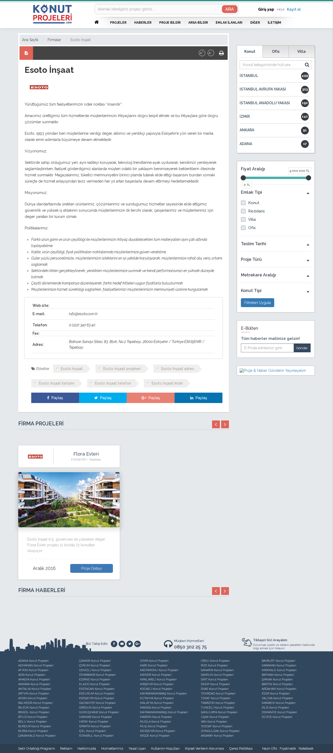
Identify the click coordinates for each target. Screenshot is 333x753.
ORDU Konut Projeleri (215, 661)
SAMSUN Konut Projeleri (217, 675)
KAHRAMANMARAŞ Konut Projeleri (163, 693)
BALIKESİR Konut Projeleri (35, 703)
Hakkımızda (87, 748)
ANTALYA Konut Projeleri (34, 689)
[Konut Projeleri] (52, 14)
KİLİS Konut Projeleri (275, 707)
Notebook (306, 748)
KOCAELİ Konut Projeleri (156, 689)
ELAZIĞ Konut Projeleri (94, 684)
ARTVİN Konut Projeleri (33, 693)
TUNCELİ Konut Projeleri (217, 707)
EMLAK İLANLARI (229, 22)
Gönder (302, 348)
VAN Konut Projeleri (214, 721)
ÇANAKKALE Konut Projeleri (37, 735)
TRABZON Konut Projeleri (218, 703)
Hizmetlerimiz (112, 748)
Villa (301, 51)
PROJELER (118, 22)
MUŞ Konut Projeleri (153, 726)
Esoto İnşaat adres (177, 369)
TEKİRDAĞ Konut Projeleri (218, 693)
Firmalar (54, 40)
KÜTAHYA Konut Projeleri (157, 698)
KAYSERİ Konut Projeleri (156, 675)
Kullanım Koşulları (165, 748)
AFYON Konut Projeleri (33, 670)
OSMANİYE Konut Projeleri (279, 712)
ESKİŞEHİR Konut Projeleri (96, 698)
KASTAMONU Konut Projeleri (159, 670)
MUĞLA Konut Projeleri (155, 721)
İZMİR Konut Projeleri (154, 661)
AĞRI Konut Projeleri (31, 675)
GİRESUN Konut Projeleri (95, 707)
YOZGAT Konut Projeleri (216, 726)
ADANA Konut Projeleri (33, 661)
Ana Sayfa (30, 40)
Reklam (66, 748)
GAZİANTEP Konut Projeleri (97, 703)
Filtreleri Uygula (257, 303)
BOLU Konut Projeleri (32, 721)
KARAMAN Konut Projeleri (279, 665)
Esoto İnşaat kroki (167, 383)
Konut (249, 51)
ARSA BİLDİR (198, 22)
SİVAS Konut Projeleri (215, 689)
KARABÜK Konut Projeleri (279, 703)
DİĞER (255, 22)
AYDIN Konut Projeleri (32, 698)
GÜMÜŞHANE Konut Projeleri (99, 712)
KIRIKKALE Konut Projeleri (279, 670)
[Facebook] (114, 644)
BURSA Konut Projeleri (33, 731)
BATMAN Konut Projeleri (278, 675)
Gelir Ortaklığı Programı (36, 748)
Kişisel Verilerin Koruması (204, 748)
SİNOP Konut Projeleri (215, 684)
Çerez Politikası (241, 748)
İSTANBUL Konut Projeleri (96, 735)
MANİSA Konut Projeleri (155, 707)
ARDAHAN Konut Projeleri (279, 689)
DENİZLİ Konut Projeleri (95, 670)
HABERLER (142, 22)
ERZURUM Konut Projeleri (96, 693)
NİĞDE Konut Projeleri (155, 735)
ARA (229, 9)
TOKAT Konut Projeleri (215, 698)
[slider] (243, 177)
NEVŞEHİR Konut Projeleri (157, 731)
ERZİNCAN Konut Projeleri (96, 689)
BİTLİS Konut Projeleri (32, 717)
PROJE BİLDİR (170, 22)
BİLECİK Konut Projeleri (33, 707)
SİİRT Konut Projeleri (214, 679)
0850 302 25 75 (190, 647)
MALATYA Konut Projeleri (157, 703)
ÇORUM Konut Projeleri (94, 665)
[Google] (137, 644)
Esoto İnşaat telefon (113, 383)
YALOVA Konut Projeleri (277, 698)
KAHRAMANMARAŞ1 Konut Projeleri (164, 712)
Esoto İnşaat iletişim (56, 383)
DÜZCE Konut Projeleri (277, 717)
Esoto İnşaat (81, 40)
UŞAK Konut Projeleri (215, 717)
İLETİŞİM (274, 22)
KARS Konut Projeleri (154, 665)
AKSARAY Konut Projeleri (217, 735)
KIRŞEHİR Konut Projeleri (157, 684)
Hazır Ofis (269, 748)
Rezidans (256, 211)
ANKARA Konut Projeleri (34, 684)
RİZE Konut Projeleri (214, 665)
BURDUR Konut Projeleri (34, 726)
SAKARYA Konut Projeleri (217, 670)
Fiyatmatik (288, 748)
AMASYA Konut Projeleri (34, 679)
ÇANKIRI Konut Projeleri (95, 661)
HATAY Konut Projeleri (93, 721)
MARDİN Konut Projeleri (156, 717)
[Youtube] (122, 644)
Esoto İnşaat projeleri (122, 369)
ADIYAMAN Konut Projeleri (36, 665)
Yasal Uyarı (137, 748)
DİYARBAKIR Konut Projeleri (97, 675)
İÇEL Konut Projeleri (92, 731)
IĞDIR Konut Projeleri (276, 693)
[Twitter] (129, 644)
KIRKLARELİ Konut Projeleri (158, 679)
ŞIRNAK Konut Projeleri (277, 679)
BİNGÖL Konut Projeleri (33, 712)
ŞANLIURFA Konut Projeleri (219, 712)
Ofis (275, 51)
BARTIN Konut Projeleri (277, 684)
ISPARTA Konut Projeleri (95, 726)
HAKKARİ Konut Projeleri (95, 717)
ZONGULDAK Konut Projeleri (220, 731)
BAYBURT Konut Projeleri (278, 661)
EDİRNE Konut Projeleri (94, 679)
